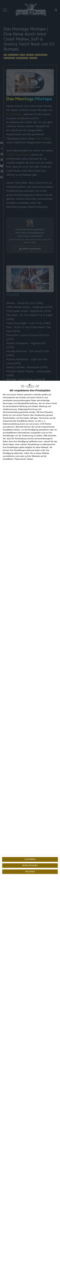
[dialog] (30, 825)
